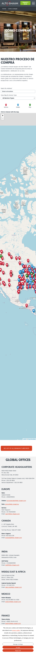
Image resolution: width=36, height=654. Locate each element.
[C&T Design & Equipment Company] (30, 277)
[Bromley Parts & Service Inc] (25, 281)
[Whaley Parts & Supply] (27, 287)
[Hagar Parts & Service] (21, 279)
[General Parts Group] (30, 287)
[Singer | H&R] (27, 281)
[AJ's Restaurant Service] (23, 279)
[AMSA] (26, 306)
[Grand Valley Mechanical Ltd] (16, 258)
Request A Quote (25, 3)
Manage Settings (18, 644)
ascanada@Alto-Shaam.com (13, 538)
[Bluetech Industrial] (33, 311)
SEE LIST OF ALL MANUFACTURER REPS (16, 448)
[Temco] (27, 284)
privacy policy (16, 630)
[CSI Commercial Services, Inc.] (32, 276)
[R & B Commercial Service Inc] (9, 281)
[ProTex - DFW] (19, 284)
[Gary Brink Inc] (7, 265)
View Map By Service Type (9, 95)
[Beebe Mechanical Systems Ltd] (28, 261)
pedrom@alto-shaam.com (13, 602)
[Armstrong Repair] (21, 288)
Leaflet (24, 439)
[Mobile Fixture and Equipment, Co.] (31, 287)
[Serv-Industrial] (9, 285)
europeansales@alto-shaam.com (16, 500)
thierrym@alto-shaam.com (13, 623)
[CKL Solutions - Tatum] (22, 284)
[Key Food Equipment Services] (1, 252)
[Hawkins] (11, 275)
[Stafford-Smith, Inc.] (32, 267)
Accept (18, 647)
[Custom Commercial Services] (3, 264)
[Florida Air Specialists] (33, 287)
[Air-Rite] (19, 258)
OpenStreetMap (32, 439)
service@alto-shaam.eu (12, 504)
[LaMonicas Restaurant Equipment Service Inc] (3, 273)
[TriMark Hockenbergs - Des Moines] (23, 271)
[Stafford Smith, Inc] (19, 280)
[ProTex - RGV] (19, 292)
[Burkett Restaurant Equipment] (34, 272)
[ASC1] (25, 267)
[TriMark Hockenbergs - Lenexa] (22, 275)
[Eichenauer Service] (28, 274)
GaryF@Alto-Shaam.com (12, 514)
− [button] (2, 118)
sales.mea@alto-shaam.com (13, 587)
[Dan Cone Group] (25, 271)
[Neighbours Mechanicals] (11, 257)
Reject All (18, 650)
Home (4, 9)
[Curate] (27, 276)
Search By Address (6, 88)
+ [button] (2, 115)
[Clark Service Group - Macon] (34, 284)
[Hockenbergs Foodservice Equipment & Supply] (20, 273)
